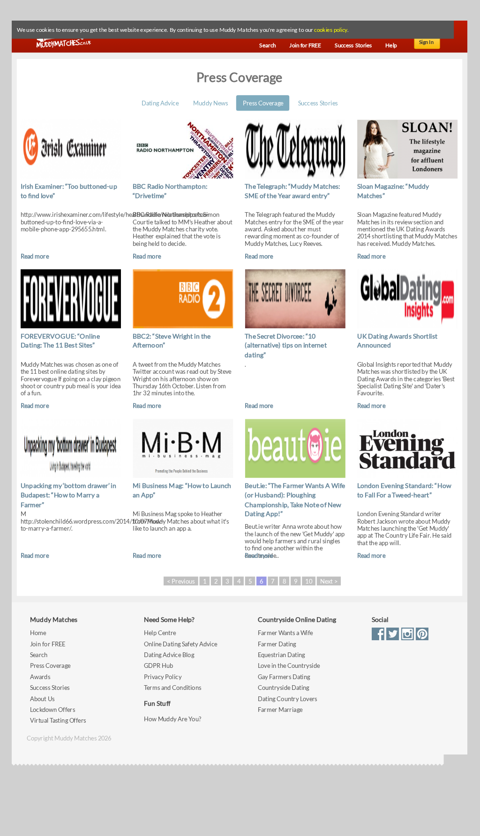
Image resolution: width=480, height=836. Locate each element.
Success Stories (318, 102)
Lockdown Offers (52, 709)
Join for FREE (48, 643)
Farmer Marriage (280, 709)
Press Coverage (263, 102)
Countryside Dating (283, 687)
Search (39, 654)
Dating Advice (160, 102)
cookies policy (330, 30)
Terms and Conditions (172, 687)
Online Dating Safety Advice (181, 643)
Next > (329, 580)
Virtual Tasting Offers (58, 720)
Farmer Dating (277, 643)
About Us (42, 698)
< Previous (181, 580)
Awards (40, 677)
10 (308, 580)
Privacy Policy (162, 677)
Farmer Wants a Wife (285, 632)
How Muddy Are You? (172, 718)
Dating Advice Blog (169, 654)
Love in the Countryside (289, 665)
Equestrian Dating (281, 654)
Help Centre (160, 632)
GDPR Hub (158, 665)
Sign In (426, 42)
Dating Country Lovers (287, 698)
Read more (35, 255)
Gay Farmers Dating (284, 677)
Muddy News (210, 102)
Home (38, 632)
